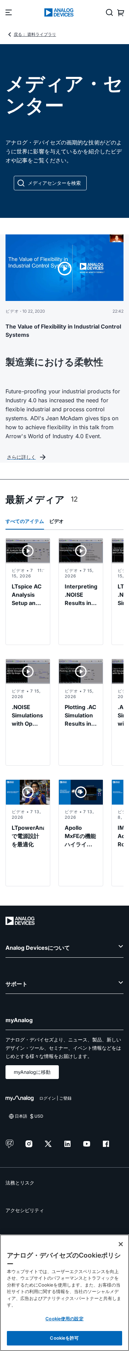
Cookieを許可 (64, 1338)
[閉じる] (120, 1244)
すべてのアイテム (25, 521)
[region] (64, 1292)
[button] (50, 183)
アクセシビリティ (25, 1210)
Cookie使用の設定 (64, 1318)
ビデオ (56, 521)
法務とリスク (20, 1183)
